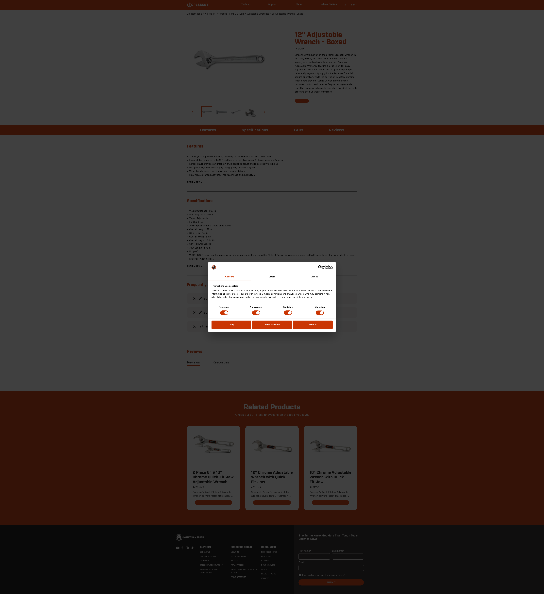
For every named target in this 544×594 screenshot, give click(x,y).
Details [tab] (272, 276)
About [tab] (314, 276)
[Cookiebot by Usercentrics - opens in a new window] (320, 267)
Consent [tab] (229, 276)
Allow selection (272, 324)
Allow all (313, 324)
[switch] (256, 313)
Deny (231, 324)
